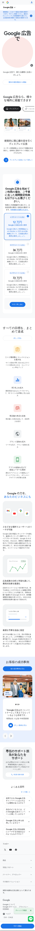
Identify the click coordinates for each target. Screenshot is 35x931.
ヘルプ (8, 914)
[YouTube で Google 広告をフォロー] (10, 849)
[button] (17, 801)
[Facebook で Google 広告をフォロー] (16, 849)
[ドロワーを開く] (3, 2)
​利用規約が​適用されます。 (19, 210)
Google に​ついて (9, 905)
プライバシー (23, 907)
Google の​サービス (10, 907)
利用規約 (6, 909)
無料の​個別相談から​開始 (17, 82)
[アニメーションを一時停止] (31, 66)
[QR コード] (30, 919)
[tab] (12, 108)
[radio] (17, 226)
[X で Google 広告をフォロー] (5, 849)
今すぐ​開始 (18, 926)
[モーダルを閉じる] (31, 910)
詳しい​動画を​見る (18, 725)
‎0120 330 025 (17, 775)
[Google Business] (7, 2)
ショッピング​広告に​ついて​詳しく (21, 160)
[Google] (6, 900)
